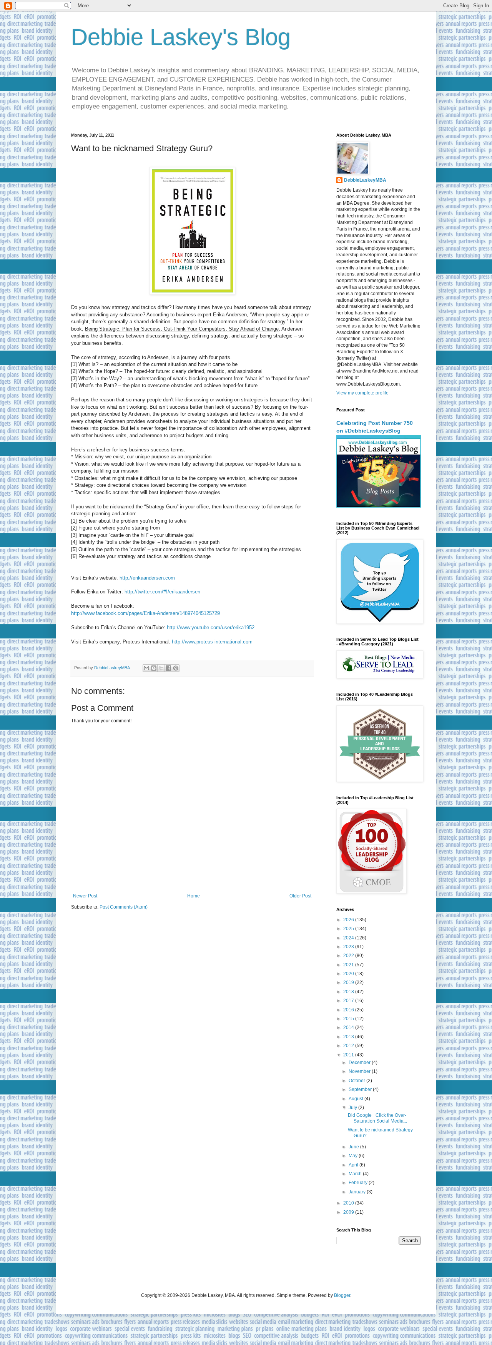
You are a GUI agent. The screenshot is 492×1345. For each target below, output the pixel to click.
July (353, 1107)
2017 (349, 1000)
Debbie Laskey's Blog (181, 37)
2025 (349, 928)
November (360, 1071)
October (357, 1080)
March (356, 1173)
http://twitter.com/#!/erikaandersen (162, 592)
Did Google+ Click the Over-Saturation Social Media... (377, 1118)
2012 (349, 1045)
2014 (349, 1027)
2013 (349, 1036)
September (361, 1089)
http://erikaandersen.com (147, 578)
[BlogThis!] (154, 668)
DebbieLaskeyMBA (365, 180)
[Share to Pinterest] (176, 668)
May (354, 1155)
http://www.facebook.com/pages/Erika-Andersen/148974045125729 (145, 613)
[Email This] (146, 668)
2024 (349, 938)
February (359, 1182)
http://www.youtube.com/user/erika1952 (210, 627)
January (358, 1192)
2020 (349, 973)
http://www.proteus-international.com (212, 642)
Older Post (300, 896)
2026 (349, 919)
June (354, 1147)
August (356, 1098)
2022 (349, 955)
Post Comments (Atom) (124, 907)
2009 (349, 1212)
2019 (349, 982)
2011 (349, 1055)
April (354, 1165)
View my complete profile (362, 393)
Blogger (342, 1295)
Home (193, 896)
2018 (349, 991)
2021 (349, 964)
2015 (349, 1018)
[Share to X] (161, 668)
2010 (349, 1203)
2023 (349, 946)
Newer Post (85, 896)
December (360, 1062)
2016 (349, 1010)
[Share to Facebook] (168, 668)
